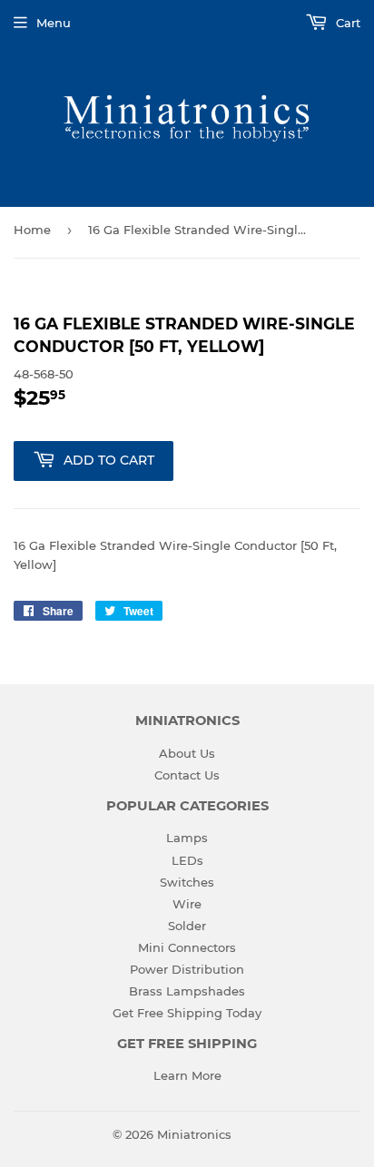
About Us (187, 753)
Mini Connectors (187, 947)
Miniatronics (194, 1134)
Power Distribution (187, 969)
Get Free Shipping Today (187, 1012)
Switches (187, 882)
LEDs (187, 860)
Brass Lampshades (187, 991)
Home (32, 229)
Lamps (187, 837)
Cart (346, 22)
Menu (53, 22)
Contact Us (187, 775)
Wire (187, 904)
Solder (187, 925)
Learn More (187, 1075)
